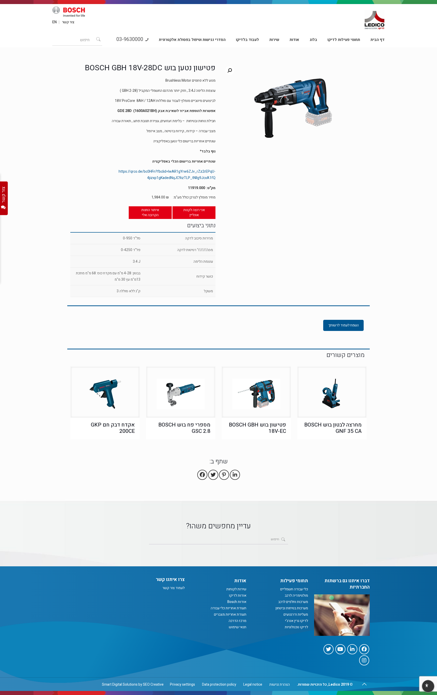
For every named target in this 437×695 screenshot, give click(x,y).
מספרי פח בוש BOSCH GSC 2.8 (184, 428)
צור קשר (68, 22)
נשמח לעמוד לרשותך (343, 325)
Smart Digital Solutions (120, 684)
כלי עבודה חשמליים (294, 589)
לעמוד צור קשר (173, 588)
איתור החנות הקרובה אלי (150, 212)
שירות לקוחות (236, 589)
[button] (229, 70)
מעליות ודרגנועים (295, 614)
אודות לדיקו (237, 595)
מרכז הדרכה (237, 620)
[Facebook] (364, 649)
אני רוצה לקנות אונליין (194, 212)
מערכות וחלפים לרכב (293, 601)
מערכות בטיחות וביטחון (291, 608)
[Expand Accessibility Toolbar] (428, 686)
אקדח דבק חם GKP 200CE (113, 428)
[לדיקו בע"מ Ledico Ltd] (374, 18)
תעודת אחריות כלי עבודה (228, 608)
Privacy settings (182, 684)
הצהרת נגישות (279, 684)
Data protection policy (219, 684)
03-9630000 (130, 39)
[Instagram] (364, 660)
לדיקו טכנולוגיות (296, 627)
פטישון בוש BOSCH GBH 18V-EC (257, 428)
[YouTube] (340, 649)
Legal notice (252, 684)
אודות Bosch (236, 601)
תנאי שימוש (237, 627)
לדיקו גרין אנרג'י (296, 620)
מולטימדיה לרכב (296, 595)
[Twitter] (328, 649)
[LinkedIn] (352, 649)
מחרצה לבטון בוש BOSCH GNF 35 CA (333, 428)
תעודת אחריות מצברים (230, 614)
